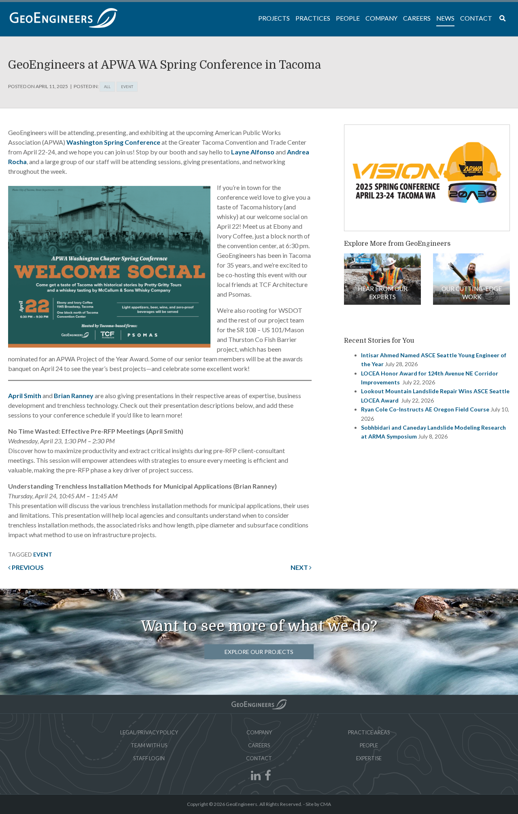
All (107, 86)
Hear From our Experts (383, 292)
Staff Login (149, 758)
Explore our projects (259, 651)
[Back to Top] (259, 704)
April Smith (24, 395)
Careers (259, 745)
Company (259, 732)
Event (127, 86)
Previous (27, 567)
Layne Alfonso (252, 152)
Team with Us (149, 745)
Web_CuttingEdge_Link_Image (471, 279)
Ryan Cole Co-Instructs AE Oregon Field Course (425, 409)
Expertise (369, 758)
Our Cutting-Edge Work (472, 292)
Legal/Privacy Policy (149, 732)
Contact (259, 758)
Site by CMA (318, 804)
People (369, 745)
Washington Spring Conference (113, 142)
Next (300, 567)
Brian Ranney (73, 395)
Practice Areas (369, 732)
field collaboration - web (382, 279)
